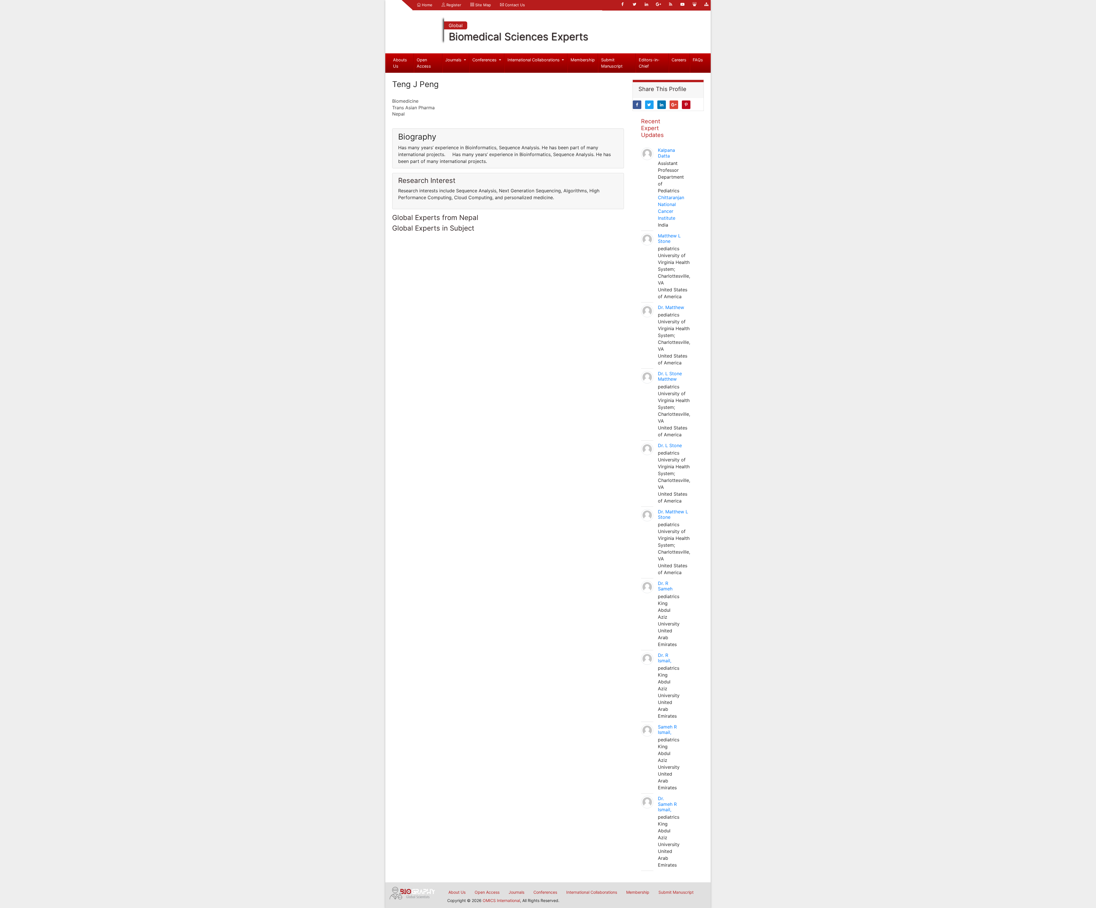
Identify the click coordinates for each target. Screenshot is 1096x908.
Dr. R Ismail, (664, 657)
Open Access (424, 62)
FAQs (698, 59)
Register (453, 5)
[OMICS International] (412, 892)
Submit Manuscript (611, 62)
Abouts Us (400, 62)
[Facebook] (622, 4)
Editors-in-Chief (649, 62)
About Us (457, 892)
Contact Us (514, 5)
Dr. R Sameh (665, 586)
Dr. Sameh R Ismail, (667, 804)
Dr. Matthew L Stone (673, 514)
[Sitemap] (706, 4)
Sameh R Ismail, (667, 729)
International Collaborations (534, 59)
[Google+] (658, 4)
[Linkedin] (646, 4)
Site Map (482, 5)
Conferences (485, 59)
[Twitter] (634, 4)
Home (426, 5)
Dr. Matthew (671, 307)
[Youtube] (682, 4)
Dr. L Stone (670, 445)
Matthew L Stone (669, 238)
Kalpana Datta (666, 152)
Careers (679, 59)
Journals (454, 59)
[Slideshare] (694, 4)
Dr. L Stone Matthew (670, 376)
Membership (583, 59)
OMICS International (501, 900)
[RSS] (670, 4)
